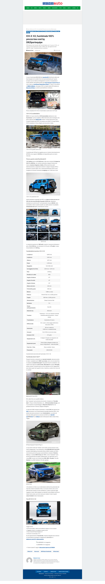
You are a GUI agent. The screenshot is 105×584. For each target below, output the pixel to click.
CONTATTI (46, 571)
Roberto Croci (30, 50)
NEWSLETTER (53, 571)
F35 (32, 416)
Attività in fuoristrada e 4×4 (33, 533)
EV (31, 7)
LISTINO (73, 7)
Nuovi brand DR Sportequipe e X (34, 531)
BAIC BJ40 (38, 119)
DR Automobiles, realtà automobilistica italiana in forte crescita (41, 528)
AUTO (40, 7)
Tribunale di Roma (58, 573)
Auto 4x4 (30, 551)
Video (28, 32)
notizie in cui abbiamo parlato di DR (39, 530)
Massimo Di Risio (30, 88)
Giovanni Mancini (57, 575)
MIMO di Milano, (31, 86)
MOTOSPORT (54, 7)
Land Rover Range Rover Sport (41, 84)
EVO (27, 411)
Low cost (37, 551)
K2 (42, 31)
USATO (69, 7)
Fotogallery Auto (33, 31)
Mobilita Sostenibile (49, 31)
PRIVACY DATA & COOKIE (63, 571)
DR (27, 31)
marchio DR (46, 77)
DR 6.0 (38, 416)
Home (28, 29)
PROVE (44, 7)
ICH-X (39, 31)
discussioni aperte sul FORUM (47, 547)
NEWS (35, 7)
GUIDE (49, 7)
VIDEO (64, 7)
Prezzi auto (56, 551)
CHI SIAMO (39, 571)
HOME (28, 7)
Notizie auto (32, 29)
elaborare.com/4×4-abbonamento (35, 539)
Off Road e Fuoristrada (46, 551)
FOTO (60, 7)
